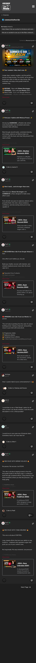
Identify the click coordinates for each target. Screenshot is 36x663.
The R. (7, 45)
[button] (18, 57)
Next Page (24, 587)
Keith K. (7, 400)
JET (6, 426)
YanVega (7, 374)
